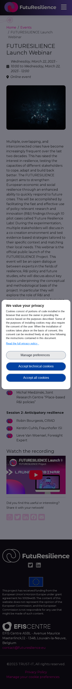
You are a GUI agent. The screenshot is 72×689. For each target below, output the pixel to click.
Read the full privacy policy (22, 343)
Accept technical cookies (36, 366)
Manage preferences (36, 355)
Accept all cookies (36, 377)
